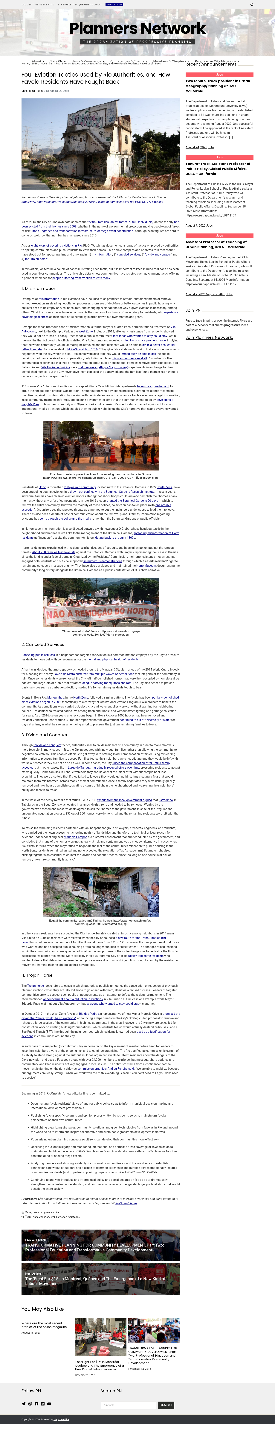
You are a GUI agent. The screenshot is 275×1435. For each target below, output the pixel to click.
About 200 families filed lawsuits (53, 552)
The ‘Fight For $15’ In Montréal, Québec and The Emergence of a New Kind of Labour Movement (99, 1365)
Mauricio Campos (75, 837)
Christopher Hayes (32, 90)
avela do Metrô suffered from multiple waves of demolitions (94, 674)
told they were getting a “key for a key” (103, 367)
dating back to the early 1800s (115, 537)
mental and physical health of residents (113, 659)
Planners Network (137, 28)
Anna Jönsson (41, 1217)
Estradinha (166, 800)
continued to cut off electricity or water (145, 720)
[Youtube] (49, 1404)
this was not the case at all (129, 358)
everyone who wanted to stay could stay (112, 1003)
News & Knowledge (86, 61)
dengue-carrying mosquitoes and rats (106, 683)
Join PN (56, 61)
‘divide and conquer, (158, 254)
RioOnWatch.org (126, 1203)
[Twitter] (24, 1404)
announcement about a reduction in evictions (73, 999)
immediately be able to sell (139, 354)
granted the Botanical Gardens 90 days (132, 500)
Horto (42, 487)
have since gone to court (153, 386)
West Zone (86, 331)
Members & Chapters (169, 61)
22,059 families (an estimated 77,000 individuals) (121, 222)
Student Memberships (38, 4)
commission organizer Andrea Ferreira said (105, 1068)
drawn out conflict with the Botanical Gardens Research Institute (112, 491)
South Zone (164, 487)
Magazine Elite (61, 1419)
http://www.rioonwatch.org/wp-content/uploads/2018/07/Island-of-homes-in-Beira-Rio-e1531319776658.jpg (92, 202)
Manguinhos (55, 697)
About (36, 61)
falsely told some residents (146, 956)
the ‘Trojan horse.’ (36, 259)
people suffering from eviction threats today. (81, 278)
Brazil (54, 1217)
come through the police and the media (65, 518)
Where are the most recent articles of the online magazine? (45, 1325)
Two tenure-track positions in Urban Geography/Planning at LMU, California (218, 86)
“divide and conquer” (47, 745)
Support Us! (114, 4)
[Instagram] (30, 1404)
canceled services (128, 254)
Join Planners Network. (209, 337)
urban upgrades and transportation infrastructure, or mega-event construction (82, 231)
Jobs (219, 74)
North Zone (80, 697)
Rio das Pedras (89, 1014)
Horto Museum (146, 565)
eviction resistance (69, 1217)
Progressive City (49, 1212)
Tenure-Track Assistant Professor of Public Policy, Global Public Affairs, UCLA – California (218, 168)
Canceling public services (38, 655)
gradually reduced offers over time (116, 767)
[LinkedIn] (43, 1404)
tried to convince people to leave (144, 340)
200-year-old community (80, 487)
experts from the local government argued (124, 800)
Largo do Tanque (79, 767)
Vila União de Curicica (55, 367)
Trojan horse (35, 985)
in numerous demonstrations (102, 561)
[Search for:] (127, 1406)
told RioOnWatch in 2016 (81, 349)
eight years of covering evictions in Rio (56, 245)
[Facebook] (36, 1404)
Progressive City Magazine (215, 61)
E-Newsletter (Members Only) (80, 4)
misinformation (102, 254)
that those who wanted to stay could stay (140, 336)
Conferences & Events (127, 61)
